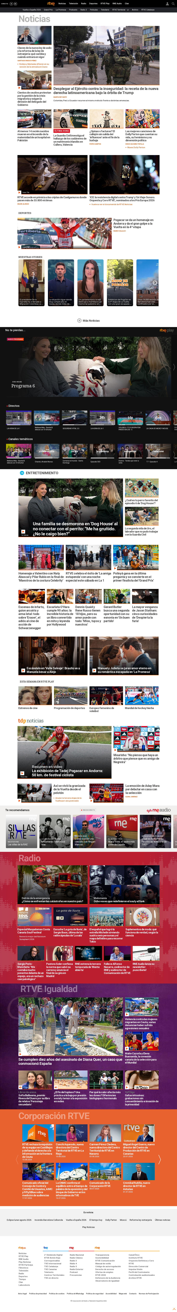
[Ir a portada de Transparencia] (127, 1248)
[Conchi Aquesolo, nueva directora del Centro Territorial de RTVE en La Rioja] (72, 1141)
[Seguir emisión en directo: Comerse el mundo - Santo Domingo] (74, 455)
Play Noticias (88, 1227)
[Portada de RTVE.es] (51, 4)
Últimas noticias (162, 1220)
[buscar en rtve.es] (173, 3)
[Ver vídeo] (21, 830)
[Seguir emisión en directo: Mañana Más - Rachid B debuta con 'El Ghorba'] (46, 422)
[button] (3, 367)
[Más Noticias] (88, 320)
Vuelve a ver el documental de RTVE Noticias (111, 204)
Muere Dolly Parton (136, 147)
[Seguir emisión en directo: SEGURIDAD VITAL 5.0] (74, 422)
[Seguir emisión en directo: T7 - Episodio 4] (158, 455)
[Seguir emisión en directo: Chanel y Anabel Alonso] (46, 455)
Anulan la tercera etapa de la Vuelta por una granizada (68, 799)
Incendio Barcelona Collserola (49, 1220)
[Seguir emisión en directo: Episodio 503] (102, 455)
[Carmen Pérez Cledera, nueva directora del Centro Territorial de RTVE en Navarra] (105, 1141)
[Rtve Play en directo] (11, 3)
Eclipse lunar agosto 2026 (19, 1220)
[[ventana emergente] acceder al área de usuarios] (167, 3)
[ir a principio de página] (174, 1309)
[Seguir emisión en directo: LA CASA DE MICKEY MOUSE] (158, 422)
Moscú (123, 1220)
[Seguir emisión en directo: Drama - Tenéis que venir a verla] (130, 455)
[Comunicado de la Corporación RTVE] (105, 1176)
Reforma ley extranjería (141, 1220)
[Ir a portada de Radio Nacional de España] (81, 1248)
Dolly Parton (111, 1220)
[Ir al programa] (88, 367)
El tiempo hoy (95, 1220)
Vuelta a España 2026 (76, 1220)
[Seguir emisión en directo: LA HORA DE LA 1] (19, 422)
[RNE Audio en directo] (15, 3)
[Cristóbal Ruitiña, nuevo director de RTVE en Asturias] (139, 1178)
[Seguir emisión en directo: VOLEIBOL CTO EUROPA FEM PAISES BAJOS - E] (130, 422)
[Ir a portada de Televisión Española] (56, 1248)
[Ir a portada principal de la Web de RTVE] (30, 1248)
